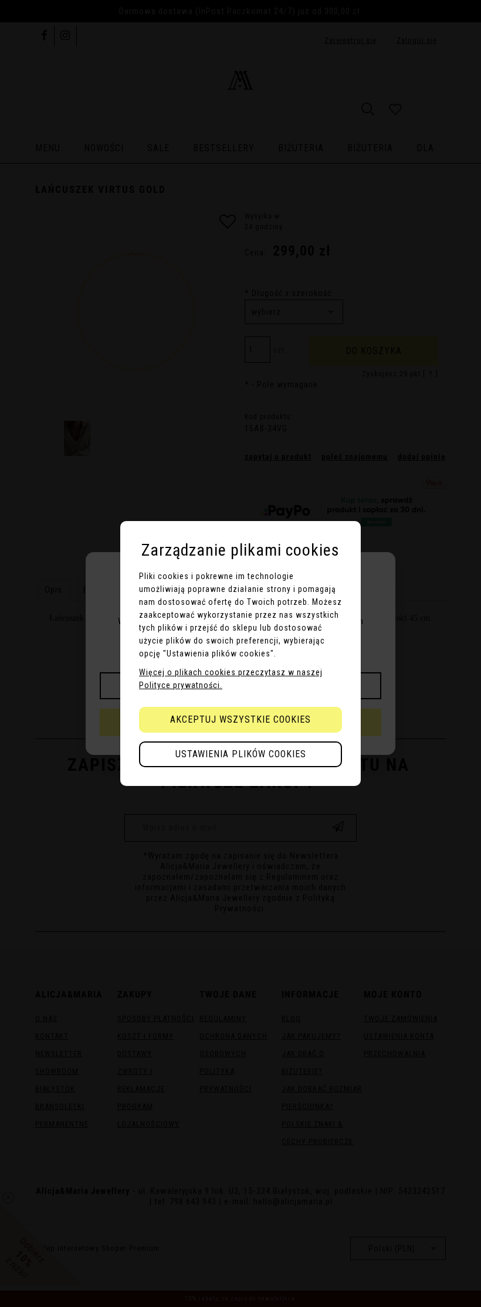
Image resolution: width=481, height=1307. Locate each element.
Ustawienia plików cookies (240, 754)
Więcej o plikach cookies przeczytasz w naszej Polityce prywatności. (231, 679)
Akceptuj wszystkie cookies (240, 719)
